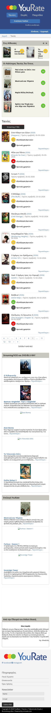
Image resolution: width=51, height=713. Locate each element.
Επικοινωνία (7, 680)
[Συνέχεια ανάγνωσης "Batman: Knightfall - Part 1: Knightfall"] (25, 392)
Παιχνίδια (37, 15)
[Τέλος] (18, 342)
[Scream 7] (5, 178)
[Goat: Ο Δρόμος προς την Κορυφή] (5, 279)
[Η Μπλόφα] (5, 198)
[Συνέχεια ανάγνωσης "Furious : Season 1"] (25, 535)
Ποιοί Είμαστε (7, 677)
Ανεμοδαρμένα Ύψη (19, 234)
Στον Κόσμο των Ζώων (20, 132)
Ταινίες (12, 15)
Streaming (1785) (13, 127)
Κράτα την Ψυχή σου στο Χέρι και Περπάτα (25, 105)
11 (42, 338)
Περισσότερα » (43, 148)
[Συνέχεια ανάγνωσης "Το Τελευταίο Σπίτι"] (25, 445)
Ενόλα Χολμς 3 (10, 480)
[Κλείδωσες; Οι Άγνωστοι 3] (5, 319)
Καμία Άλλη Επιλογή (24, 92)
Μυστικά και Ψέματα (24, 81)
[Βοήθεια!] (5, 299)
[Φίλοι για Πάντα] (5, 156)
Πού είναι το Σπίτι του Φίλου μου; (25, 71)
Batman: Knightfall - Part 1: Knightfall (20, 402)
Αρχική (4, 36)
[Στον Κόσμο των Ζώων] (5, 136)
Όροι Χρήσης (7, 684)
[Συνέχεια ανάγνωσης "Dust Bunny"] (25, 419)
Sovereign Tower (11, 570)
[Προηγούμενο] (8, 338)
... (12, 338)
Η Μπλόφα (15, 194)
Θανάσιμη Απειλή (18, 214)
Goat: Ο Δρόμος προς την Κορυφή (25, 275)
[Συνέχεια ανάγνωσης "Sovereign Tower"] (25, 561)
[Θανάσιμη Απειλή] (5, 218)
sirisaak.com (27, 711)
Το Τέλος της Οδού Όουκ (40, 50)
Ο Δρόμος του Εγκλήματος (22, 255)
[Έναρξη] (4, 338)
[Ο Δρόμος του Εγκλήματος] (5, 259)
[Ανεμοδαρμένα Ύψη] (5, 237)
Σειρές (24, 15)
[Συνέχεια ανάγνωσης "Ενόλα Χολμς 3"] (25, 471)
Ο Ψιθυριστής (10, 375)
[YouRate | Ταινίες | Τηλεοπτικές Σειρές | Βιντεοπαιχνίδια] (25, 6)
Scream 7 (15, 174)
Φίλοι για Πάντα (18, 152)
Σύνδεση (34, 31)
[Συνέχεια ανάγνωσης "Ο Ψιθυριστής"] (25, 366)
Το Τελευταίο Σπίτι (12, 454)
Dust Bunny (9, 428)
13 (9, 342)
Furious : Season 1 (11, 544)
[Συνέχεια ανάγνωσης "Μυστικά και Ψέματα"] (25, 509)
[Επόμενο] (14, 342)
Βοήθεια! (15, 295)
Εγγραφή (44, 31)
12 (4, 342)
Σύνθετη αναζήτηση (32, 25)
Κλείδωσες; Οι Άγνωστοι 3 (22, 315)
